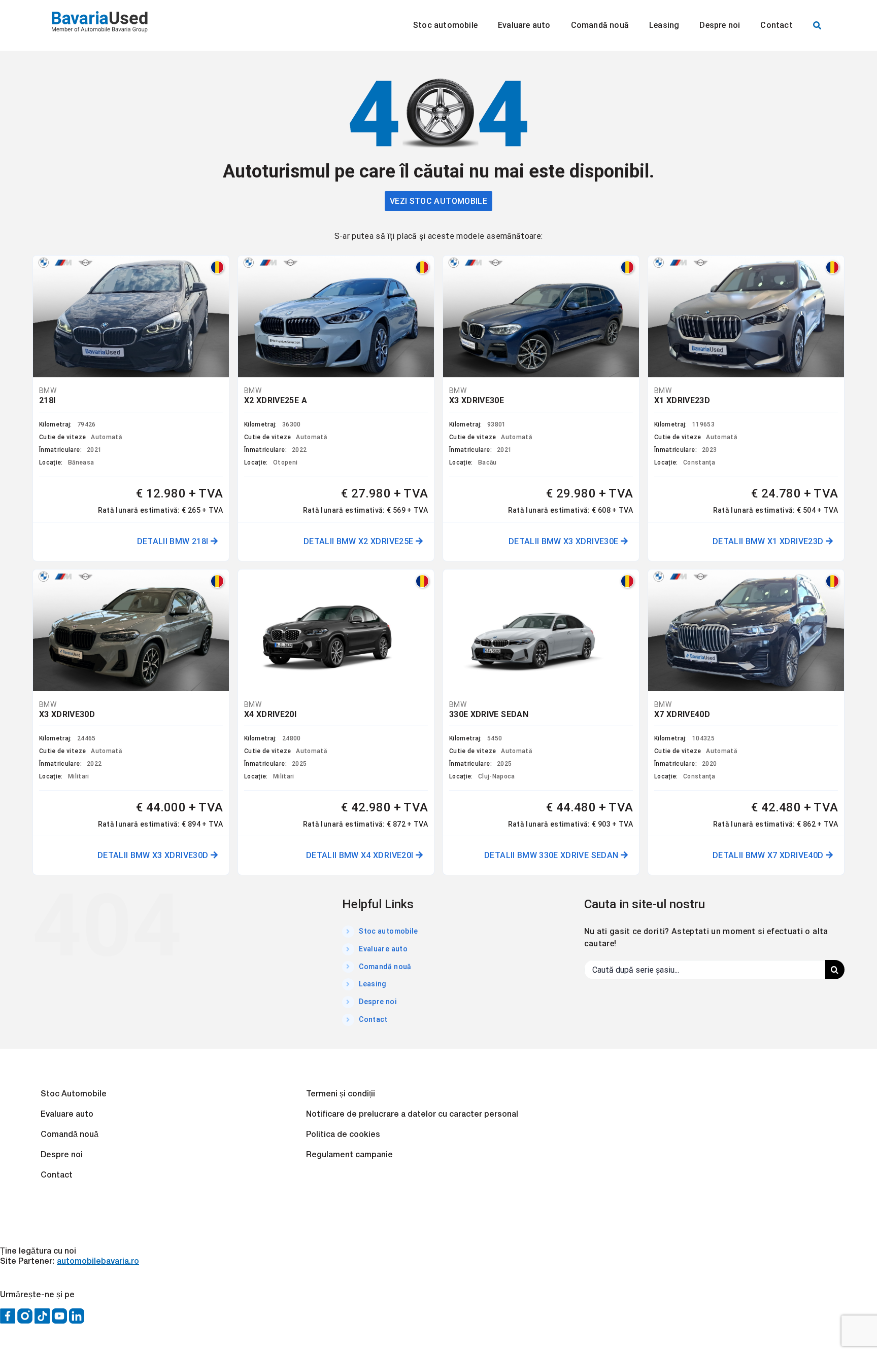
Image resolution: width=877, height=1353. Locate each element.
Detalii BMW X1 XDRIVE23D (769, 541)
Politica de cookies (343, 1134)
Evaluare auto (383, 949)
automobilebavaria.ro (98, 1261)
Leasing (372, 984)
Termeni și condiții (340, 1094)
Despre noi (378, 1002)
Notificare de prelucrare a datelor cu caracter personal (412, 1114)
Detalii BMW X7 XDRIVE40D (769, 855)
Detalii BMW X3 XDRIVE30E (565, 541)
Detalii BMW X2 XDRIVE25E (359, 541)
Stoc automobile (388, 931)
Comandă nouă (385, 967)
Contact (373, 1019)
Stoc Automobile (74, 1094)
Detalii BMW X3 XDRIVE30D (154, 855)
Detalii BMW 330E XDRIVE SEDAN (552, 855)
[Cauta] (817, 25)
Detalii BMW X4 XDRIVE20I (361, 855)
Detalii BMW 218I (174, 541)
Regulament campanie (349, 1155)
